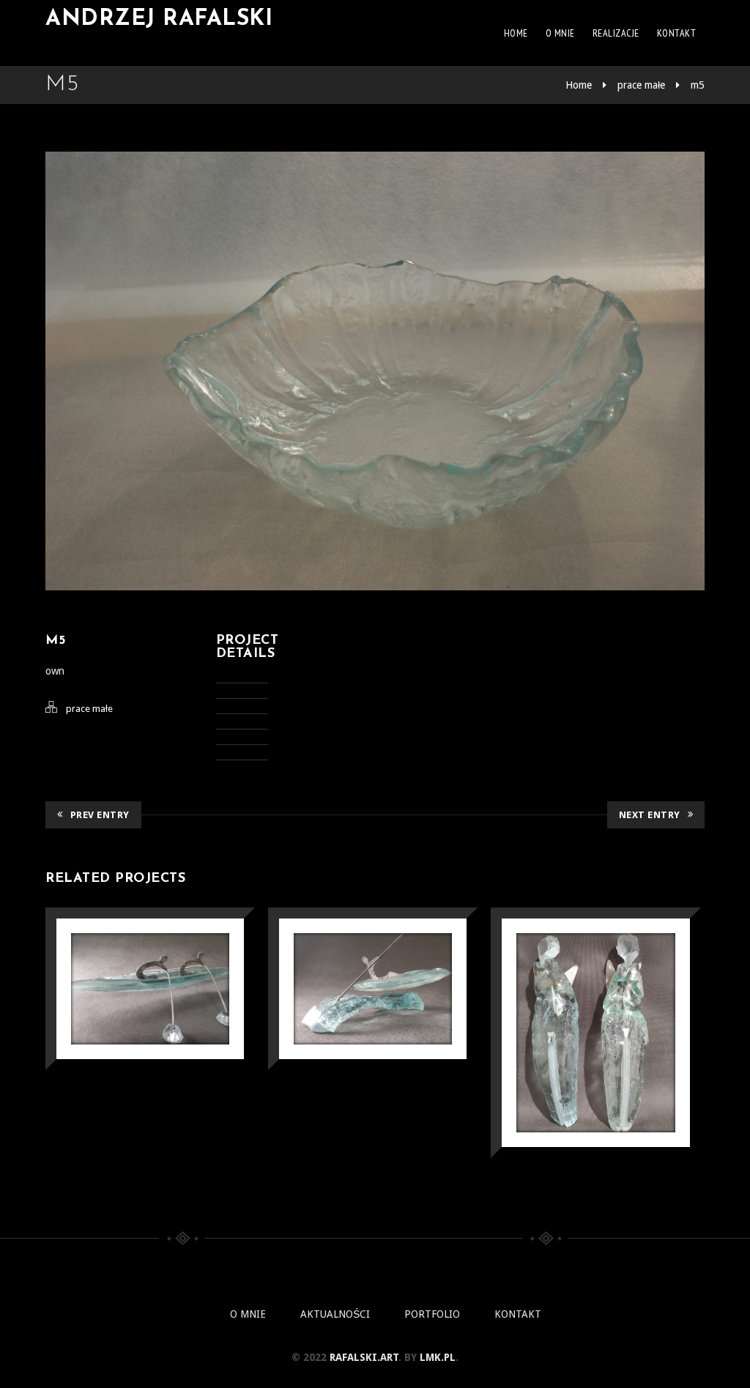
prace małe (641, 85)
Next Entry (649, 814)
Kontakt (677, 33)
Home (516, 33)
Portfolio (432, 1314)
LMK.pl (438, 1357)
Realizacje (616, 33)
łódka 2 (150, 959)
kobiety (595, 1003)
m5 (698, 85)
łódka (373, 959)
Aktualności (335, 1314)
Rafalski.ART (364, 1357)
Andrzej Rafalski (158, 19)
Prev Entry (100, 814)
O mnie (560, 33)
